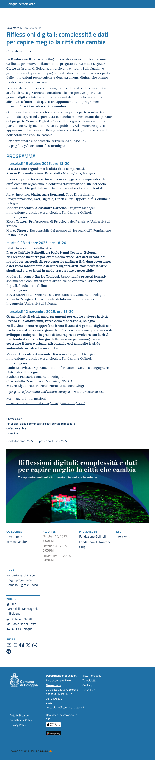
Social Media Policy (21, 720)
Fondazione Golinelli (93, 536)
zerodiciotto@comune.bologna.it (65, 707)
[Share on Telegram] (8, 651)
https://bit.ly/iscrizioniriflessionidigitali (36, 145)
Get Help (87, 685)
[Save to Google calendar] (15, 645)
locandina (40, 426)
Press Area (88, 690)
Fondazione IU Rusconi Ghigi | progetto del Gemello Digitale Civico (22, 580)
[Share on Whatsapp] (34, 645)
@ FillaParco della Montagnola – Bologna (22, 609)
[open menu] (150, 4)
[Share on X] (28, 645)
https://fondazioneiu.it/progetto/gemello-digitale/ (45, 403)
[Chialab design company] (31, 748)
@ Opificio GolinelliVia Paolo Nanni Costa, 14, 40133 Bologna (21, 624)
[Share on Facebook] (21, 645)
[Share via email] (8, 645)
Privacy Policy (18, 725)
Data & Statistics (20, 715)
